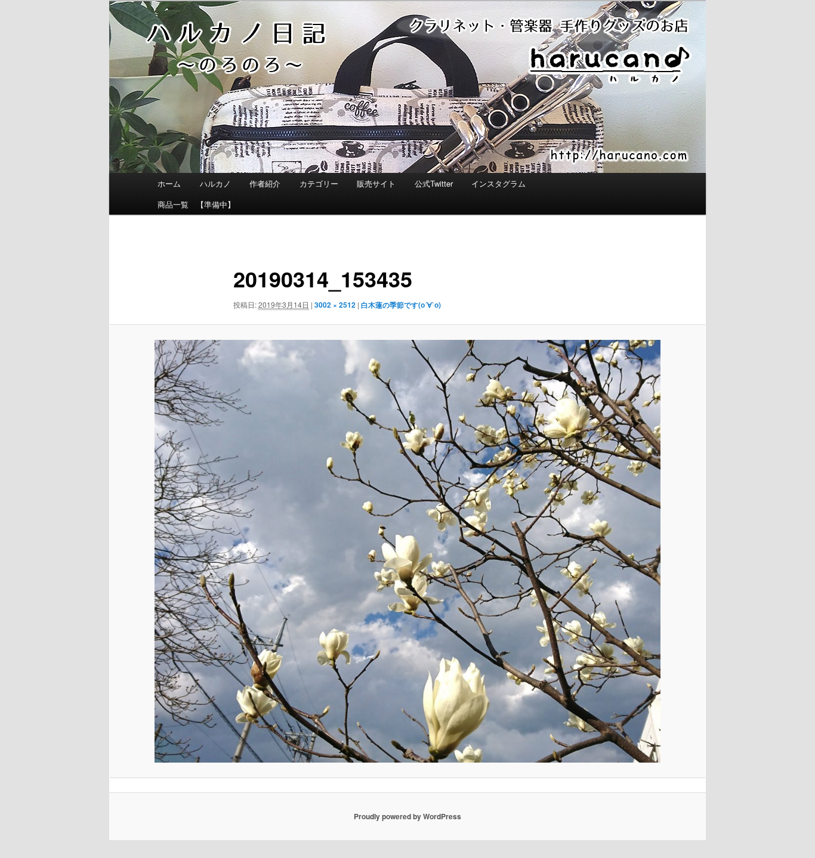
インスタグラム (498, 183)
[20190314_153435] (407, 551)
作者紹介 (264, 183)
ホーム (169, 183)
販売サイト (376, 183)
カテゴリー (319, 183)
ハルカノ (215, 183)
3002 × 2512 (335, 304)
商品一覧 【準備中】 (196, 204)
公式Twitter (434, 183)
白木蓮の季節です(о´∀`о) (401, 304)
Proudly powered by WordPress (407, 816)
